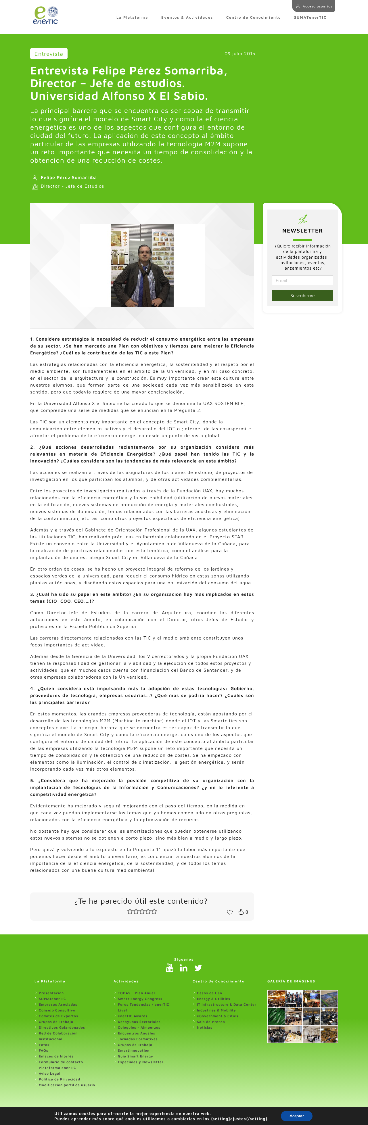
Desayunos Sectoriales (139, 1022)
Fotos (44, 1045)
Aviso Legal (49, 1073)
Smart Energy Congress (140, 999)
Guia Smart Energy (135, 1056)
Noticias (204, 1027)
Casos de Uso (209, 993)
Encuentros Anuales (136, 1033)
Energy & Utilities (213, 999)
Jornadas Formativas (138, 1039)
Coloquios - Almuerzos (139, 1027)
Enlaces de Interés (56, 1056)
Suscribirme (302, 295)
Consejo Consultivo (57, 1010)
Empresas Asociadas (58, 1004)
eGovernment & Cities (217, 1016)
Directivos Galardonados (62, 1027)
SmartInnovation (134, 1050)
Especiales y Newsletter (141, 1062)
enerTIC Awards (132, 1016)
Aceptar (297, 1116)
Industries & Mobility (216, 1010)
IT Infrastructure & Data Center (226, 1004)
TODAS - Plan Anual (136, 993)
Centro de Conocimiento (253, 17)
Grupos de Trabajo (56, 1022)
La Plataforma (132, 17)
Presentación (51, 993)
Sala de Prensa (211, 1022)
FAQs (43, 1050)
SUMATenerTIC (310, 17)
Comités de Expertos (58, 1016)
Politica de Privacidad (59, 1079)
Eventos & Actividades (187, 17)
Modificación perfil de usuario (67, 1085)
